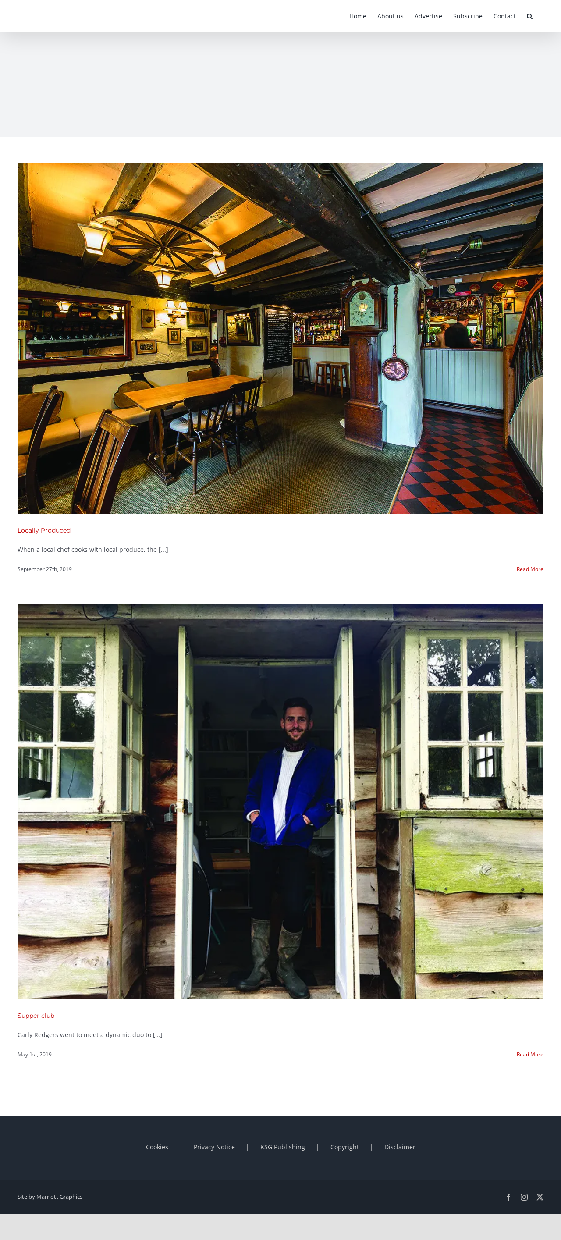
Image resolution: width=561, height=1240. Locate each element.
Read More (530, 569)
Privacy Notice (214, 1147)
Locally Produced (44, 530)
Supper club (36, 1016)
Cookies (157, 1147)
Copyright (344, 1147)
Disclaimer (399, 1147)
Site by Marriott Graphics (50, 1197)
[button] (530, 16)
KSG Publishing (282, 1147)
